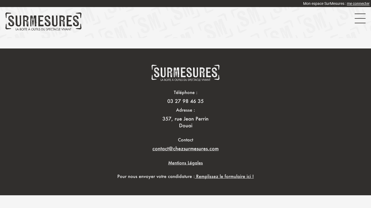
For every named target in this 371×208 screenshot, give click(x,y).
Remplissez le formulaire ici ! (224, 176)
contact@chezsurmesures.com (185, 148)
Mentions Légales (185, 162)
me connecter (358, 3)
